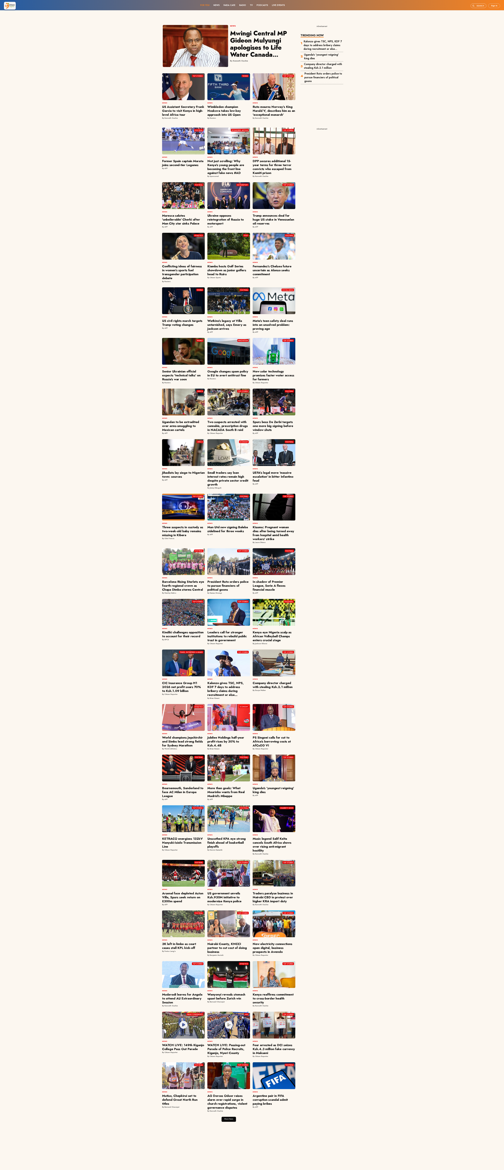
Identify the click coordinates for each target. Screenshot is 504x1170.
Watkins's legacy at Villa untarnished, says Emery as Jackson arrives (226, 324)
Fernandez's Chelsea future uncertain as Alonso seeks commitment (272, 270)
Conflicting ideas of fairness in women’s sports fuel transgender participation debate (182, 272)
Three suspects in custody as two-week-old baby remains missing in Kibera (182, 531)
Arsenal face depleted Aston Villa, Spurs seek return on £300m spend (182, 897)
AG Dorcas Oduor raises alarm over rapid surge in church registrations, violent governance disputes (227, 1101)
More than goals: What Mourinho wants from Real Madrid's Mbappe (226, 792)
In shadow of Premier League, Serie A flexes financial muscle (269, 585)
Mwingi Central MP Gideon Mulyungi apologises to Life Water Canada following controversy (262, 47)
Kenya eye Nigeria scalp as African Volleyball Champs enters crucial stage (272, 636)
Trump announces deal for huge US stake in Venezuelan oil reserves (273, 219)
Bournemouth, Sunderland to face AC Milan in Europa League (182, 792)
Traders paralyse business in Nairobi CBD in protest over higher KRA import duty (273, 897)
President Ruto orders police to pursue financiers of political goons (323, 77)
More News (228, 1119)
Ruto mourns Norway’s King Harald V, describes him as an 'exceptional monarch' (274, 110)
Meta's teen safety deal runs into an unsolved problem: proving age (273, 324)
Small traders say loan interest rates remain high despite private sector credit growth (227, 478)
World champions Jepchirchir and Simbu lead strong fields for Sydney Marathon (182, 741)
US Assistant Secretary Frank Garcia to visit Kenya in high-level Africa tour (183, 110)
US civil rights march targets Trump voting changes (182, 322)
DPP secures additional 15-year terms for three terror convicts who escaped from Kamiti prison (272, 167)
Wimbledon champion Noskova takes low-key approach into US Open (224, 110)
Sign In (494, 5)
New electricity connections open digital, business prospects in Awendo (272, 948)
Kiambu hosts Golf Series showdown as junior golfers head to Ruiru (226, 270)
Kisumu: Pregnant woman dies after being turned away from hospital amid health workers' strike (273, 533)
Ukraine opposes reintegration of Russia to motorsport (225, 219)
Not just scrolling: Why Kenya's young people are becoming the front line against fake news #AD (225, 167)
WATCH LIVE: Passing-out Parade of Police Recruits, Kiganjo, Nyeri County (226, 1049)
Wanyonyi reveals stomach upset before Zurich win (226, 996)
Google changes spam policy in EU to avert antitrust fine (227, 373)
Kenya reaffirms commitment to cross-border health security (273, 998)
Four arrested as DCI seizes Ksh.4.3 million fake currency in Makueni (274, 1049)
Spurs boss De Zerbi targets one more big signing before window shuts (273, 426)
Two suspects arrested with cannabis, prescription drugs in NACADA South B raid (227, 426)
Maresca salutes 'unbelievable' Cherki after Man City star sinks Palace (181, 219)
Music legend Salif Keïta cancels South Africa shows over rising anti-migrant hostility (272, 844)
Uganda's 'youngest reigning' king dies (321, 56)
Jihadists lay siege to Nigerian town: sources (183, 474)
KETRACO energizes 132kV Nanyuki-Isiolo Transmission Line (182, 842)
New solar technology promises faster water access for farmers (273, 375)
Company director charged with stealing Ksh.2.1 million (323, 66)
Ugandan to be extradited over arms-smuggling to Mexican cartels (180, 426)
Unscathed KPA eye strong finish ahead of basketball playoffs (226, 842)
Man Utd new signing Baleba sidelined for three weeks (227, 529)
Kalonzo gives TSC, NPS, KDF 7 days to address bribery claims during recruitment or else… (323, 45)
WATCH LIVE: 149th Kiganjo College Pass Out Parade (183, 1047)
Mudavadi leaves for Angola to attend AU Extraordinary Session (182, 998)
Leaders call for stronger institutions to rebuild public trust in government (227, 636)
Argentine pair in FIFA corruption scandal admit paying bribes (270, 1099)
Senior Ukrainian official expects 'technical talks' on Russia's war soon (181, 375)
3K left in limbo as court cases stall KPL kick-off (179, 946)
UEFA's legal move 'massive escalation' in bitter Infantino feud (273, 476)
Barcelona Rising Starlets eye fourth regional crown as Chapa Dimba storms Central (183, 585)
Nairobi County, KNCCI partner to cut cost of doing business (227, 948)
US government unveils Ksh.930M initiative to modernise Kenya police (224, 897)
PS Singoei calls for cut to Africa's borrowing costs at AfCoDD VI (272, 741)
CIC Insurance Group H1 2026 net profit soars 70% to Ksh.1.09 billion (181, 687)
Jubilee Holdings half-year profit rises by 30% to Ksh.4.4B (225, 741)
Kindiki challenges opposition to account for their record (183, 634)
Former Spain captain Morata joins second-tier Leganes (182, 163)
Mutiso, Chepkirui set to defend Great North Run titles (180, 1099)
